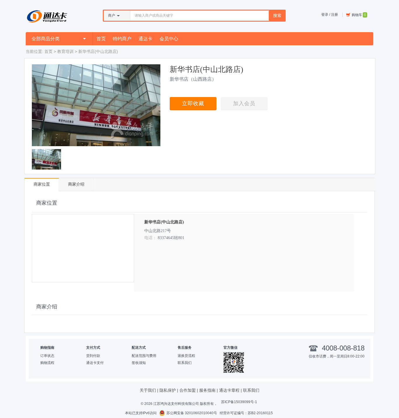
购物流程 (47, 363)
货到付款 (93, 356)
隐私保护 (167, 390)
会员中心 (168, 38)
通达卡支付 (95, 363)
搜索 (277, 15)
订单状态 (47, 356)
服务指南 (207, 390)
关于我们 (148, 390)
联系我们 (185, 363)
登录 (324, 15)
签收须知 (139, 363)
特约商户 (122, 38)
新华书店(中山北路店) (164, 222)
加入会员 (244, 103)
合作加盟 (187, 390)
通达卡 (145, 38)
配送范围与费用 (144, 356)
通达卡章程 (229, 390)
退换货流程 (186, 356)
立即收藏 (193, 103)
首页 (101, 38)
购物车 (359, 15)
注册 (334, 15)
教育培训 (65, 51)
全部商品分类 (46, 38)
